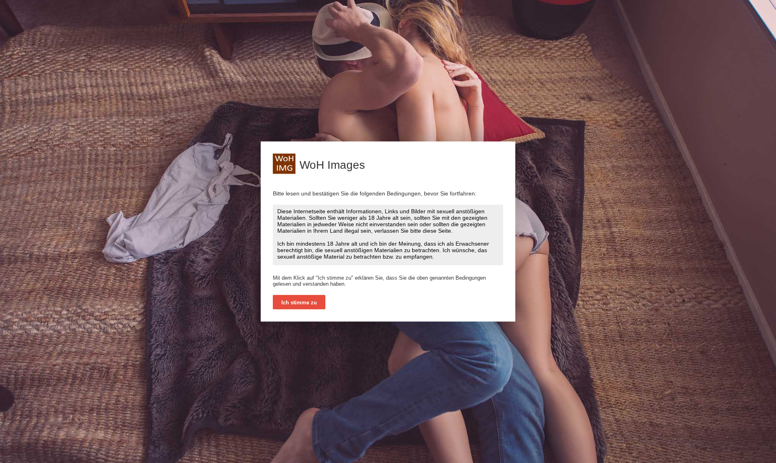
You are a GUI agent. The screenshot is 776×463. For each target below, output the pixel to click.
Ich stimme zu (299, 302)
